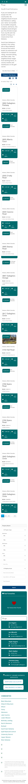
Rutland (3, 726)
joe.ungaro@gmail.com (16, 627)
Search (14, 587)
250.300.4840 (13, 643)
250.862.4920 (13, 653)
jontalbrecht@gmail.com (17, 636)
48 (16, 84)
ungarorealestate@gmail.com (18, 646)
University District (7, 734)
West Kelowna (5, 740)
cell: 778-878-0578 (14, 662)
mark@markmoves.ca (16, 655)
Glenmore (4, 712)
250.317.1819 (13, 625)
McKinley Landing (6, 720)
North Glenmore (6, 723)
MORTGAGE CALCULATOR (13, 682)
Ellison (3, 707)
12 (10, 84)
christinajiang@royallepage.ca (18, 664)
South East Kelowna (7, 729)
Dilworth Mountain (7, 704)
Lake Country (5, 715)
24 (13, 84)
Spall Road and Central (8, 731)
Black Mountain (6, 701)
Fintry (3, 709)
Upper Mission (6, 737)
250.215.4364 (13, 634)
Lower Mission (5, 718)
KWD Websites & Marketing (19, 781)
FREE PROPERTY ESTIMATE (13, 687)
